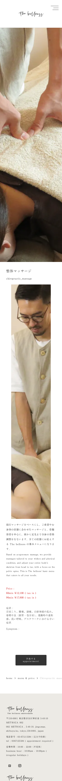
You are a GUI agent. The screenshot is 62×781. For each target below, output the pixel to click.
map (9, 766)
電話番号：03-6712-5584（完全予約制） (26, 737)
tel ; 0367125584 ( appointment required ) (29, 741)
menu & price (26, 678)
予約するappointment (31, 660)
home (9, 678)
